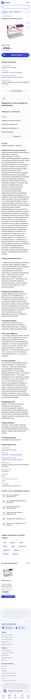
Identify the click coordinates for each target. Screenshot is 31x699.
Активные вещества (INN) (8, 652)
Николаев (16, 550)
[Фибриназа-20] (8, 572)
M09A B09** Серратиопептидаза (12, 72)
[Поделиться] (27, 27)
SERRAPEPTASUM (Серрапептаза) (12, 77)
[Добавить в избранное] (27, 23)
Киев (4, 542)
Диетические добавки (7, 634)
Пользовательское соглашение (9, 680)
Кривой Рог (6, 550)
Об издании (4, 671)
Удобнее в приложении (15, 691)
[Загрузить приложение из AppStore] (21, 627)
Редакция (4, 668)
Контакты (4, 666)
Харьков (12, 542)
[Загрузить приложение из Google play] (8, 627)
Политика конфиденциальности (9, 675)
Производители (5, 655)
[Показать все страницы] (28, 16)
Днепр (5, 546)
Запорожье (22, 546)
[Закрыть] (26, 690)
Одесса (21, 542)
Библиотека (4, 660)
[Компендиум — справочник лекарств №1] (6, 2)
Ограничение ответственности (9, 673)
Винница (5, 554)
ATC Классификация (6, 650)
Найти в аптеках (16, 55)
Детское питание (6, 642)
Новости (4, 678)
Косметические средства (8, 637)
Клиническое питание (7, 639)
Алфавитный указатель (7, 657)
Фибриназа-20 (6, 580)
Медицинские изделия (7, 644)
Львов (13, 546)
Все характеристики (16, 90)
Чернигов (15, 554)
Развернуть (16, 136)
